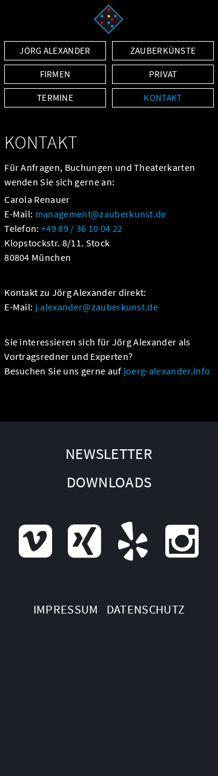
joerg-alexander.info (167, 371)
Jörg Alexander (54, 50)
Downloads (109, 482)
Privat (163, 74)
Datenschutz (146, 609)
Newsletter (109, 453)
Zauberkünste (163, 50)
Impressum (66, 609)
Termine (55, 97)
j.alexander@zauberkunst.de (96, 307)
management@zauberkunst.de (101, 214)
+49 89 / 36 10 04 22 (81, 228)
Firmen (55, 74)
